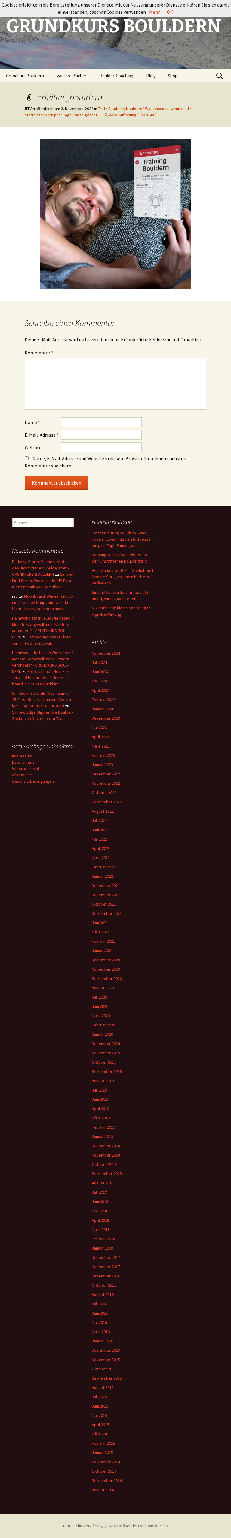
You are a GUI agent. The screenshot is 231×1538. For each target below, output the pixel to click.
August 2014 (103, 1489)
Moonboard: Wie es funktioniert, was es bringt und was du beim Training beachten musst (42, 602)
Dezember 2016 (106, 1276)
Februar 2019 (103, 1127)
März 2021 (101, 932)
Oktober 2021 (104, 904)
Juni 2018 (100, 1201)
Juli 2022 (99, 820)
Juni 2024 (100, 671)
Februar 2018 (103, 1238)
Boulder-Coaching (116, 76)
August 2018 (103, 1183)
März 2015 (101, 1434)
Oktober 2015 (104, 1369)
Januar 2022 (102, 876)
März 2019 (101, 1118)
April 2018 (100, 1220)
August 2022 (103, 811)
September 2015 (107, 1378)
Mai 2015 (99, 1415)
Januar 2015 (102, 1452)
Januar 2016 (102, 1341)
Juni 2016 (100, 1313)
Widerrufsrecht (25, 768)
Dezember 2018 (106, 1145)
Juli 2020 (99, 997)
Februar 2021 (103, 941)
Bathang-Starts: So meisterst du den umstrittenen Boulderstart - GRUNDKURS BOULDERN (41, 568)
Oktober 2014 (104, 1471)
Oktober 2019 (104, 1062)
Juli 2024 (99, 662)
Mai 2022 (99, 839)
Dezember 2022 (106, 774)
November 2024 (106, 653)
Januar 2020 (102, 1034)
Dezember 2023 (106, 718)
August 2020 (103, 987)
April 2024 (100, 690)
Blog (150, 76)
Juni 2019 (100, 1099)
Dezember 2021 (106, 885)
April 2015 (100, 1424)
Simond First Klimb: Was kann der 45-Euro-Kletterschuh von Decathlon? (42, 581)
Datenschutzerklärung (83, 1525)
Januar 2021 (102, 950)
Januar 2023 (102, 764)
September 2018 (107, 1173)
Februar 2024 (103, 699)
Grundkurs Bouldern (25, 76)
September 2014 (107, 1480)
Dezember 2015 (106, 1350)
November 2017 (106, 1266)
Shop (172, 76)
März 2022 (101, 857)
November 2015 (106, 1359)
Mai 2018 (99, 1211)
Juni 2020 (100, 1006)
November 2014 (106, 1462)
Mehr (154, 12)
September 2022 (107, 802)
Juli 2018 (99, 1192)
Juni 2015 (100, 1406)
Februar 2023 (103, 755)
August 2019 (103, 1080)
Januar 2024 (102, 709)
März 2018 (101, 1229)
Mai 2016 (99, 1322)
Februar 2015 (103, 1443)
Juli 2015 (99, 1396)
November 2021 (106, 894)
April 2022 (100, 848)
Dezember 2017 (106, 1257)
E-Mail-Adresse (42, 435)
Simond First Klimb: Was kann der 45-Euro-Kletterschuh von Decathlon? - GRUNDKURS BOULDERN (42, 700)
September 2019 (107, 1071)
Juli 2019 (99, 1090)
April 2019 (100, 1108)
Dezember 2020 (106, 960)
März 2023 (101, 746)
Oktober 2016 (104, 1285)
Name (32, 422)
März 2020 (101, 1015)
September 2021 (107, 913)
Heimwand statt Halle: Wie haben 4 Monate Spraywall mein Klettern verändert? (122, 577)
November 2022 (106, 783)
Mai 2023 (99, 727)
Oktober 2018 (104, 1164)
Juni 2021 (100, 922)
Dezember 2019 (106, 1043)
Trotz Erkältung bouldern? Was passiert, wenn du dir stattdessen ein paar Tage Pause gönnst (122, 539)
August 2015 (103, 1387)
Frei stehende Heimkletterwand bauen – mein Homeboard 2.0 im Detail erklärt (41, 678)
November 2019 (106, 1053)
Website (33, 447)
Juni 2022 (100, 829)
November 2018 (106, 1155)
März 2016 (101, 1331)
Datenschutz (23, 762)
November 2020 (106, 969)
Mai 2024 (99, 681)
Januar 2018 (102, 1248)
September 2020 (107, 978)
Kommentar (39, 353)
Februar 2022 (103, 867)
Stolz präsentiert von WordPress (138, 1525)
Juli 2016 (99, 1304)
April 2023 (100, 736)
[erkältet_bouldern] (115, 214)
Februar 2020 (103, 1025)
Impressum (22, 756)
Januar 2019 (102, 1136)
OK (170, 12)
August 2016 (103, 1294)
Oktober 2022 (104, 792)
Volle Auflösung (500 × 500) (132, 115)
